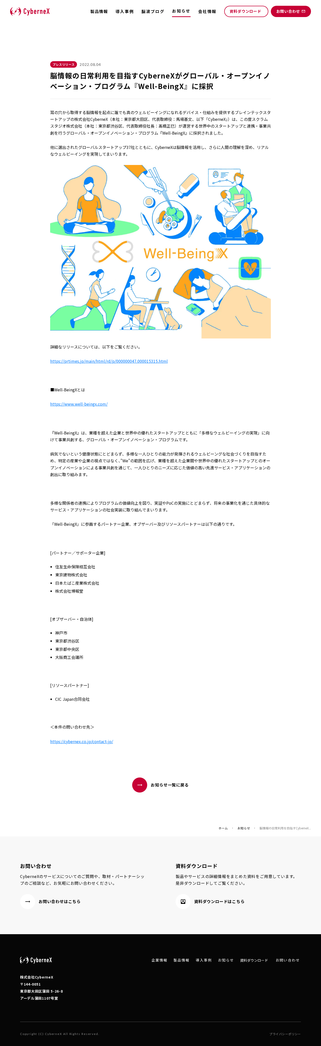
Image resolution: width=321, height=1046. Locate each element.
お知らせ (243, 828)
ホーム (223, 828)
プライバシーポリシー (285, 1034)
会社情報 (207, 11)
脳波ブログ (153, 11)
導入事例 (125, 11)
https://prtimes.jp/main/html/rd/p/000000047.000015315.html (109, 361)
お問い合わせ (288, 960)
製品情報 (99, 11)
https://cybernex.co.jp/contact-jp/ (81, 741)
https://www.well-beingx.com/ (79, 404)
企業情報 (159, 960)
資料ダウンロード (254, 960)
